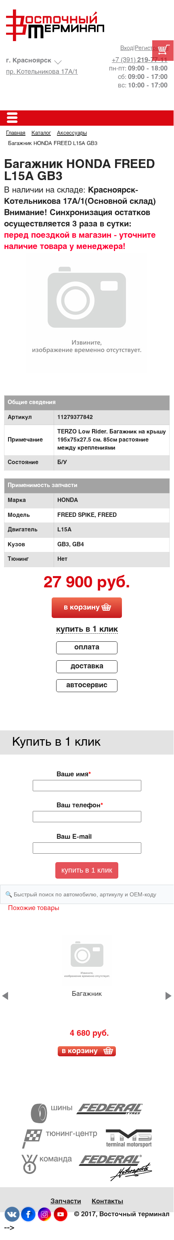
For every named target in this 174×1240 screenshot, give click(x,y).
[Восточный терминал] (87, 25)
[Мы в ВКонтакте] (12, 1214)
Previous (5, 996)
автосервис (86, 685)
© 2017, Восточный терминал (122, 1214)
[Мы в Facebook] (28, 1214)
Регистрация (151, 48)
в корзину (82, 607)
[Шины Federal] (87, 1113)
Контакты (107, 1202)
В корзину (80, 1051)
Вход (126, 48)
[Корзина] (163, 50)
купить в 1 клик (87, 629)
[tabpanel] (87, 313)
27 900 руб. (87, 583)
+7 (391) (140, 60)
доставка (87, 666)
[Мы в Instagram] (44, 1214)
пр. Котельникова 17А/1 (42, 72)
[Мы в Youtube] (60, 1214)
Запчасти (65, 1202)
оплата (86, 647)
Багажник (87, 994)
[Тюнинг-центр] (87, 1139)
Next (169, 996)
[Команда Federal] (86, 1168)
